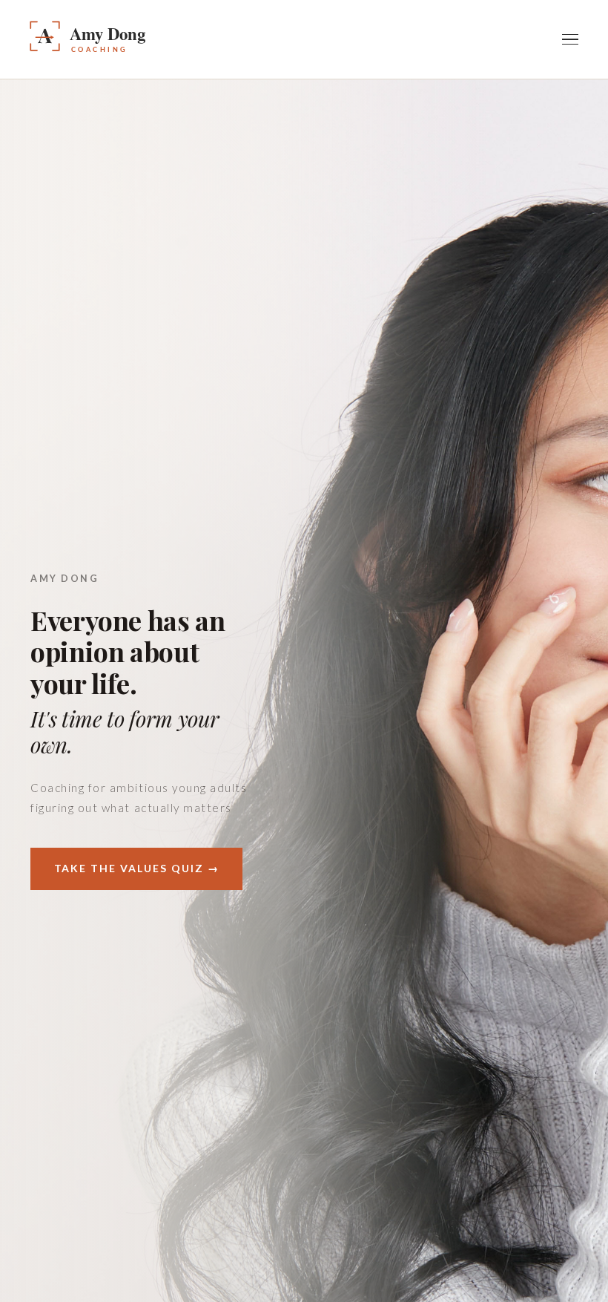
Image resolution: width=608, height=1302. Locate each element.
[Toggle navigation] (569, 39)
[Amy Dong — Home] (130, 39)
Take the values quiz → (136, 868)
